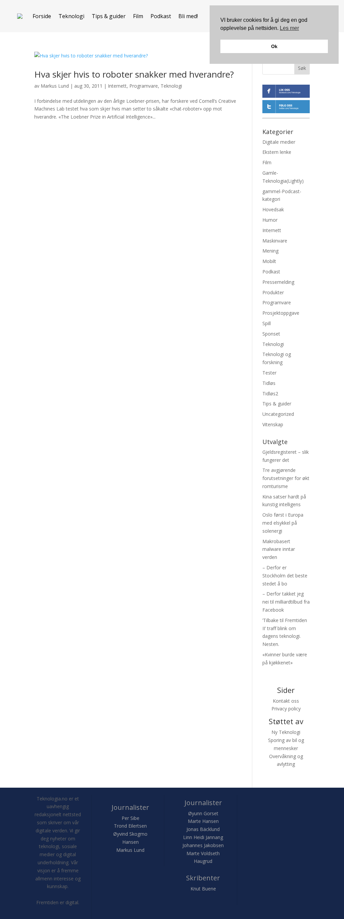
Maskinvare (274, 240)
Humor (269, 220)
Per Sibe (130, 818)
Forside (42, 16)
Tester (269, 372)
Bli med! (188, 16)
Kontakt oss (286, 701)
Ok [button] (274, 46)
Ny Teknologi (285, 732)
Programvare (143, 86)
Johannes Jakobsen (203, 845)
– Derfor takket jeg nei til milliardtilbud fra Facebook (286, 601)
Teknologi (71, 16)
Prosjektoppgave (280, 313)
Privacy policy (286, 708)
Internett (117, 86)
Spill (266, 323)
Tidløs (268, 383)
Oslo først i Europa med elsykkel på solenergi (282, 523)
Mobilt (269, 261)
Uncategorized (278, 414)
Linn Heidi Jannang (203, 837)
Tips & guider (109, 16)
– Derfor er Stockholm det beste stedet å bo (284, 575)
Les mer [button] (289, 28)
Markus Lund (55, 86)
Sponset (271, 334)
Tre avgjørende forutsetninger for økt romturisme (285, 478)
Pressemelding (278, 282)
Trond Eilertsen (130, 826)
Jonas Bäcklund (203, 829)
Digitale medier (278, 142)
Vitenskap (272, 424)
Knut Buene (203, 888)
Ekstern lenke (276, 152)
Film (138, 16)
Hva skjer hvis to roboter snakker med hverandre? (134, 74)
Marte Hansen (203, 821)
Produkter (273, 292)
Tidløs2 (270, 393)
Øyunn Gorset (203, 813)
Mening (270, 251)
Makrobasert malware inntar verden (278, 549)
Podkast (160, 16)
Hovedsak (273, 209)
